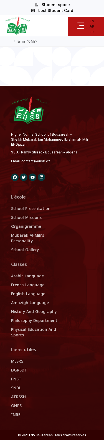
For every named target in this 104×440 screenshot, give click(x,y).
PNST (16, 379)
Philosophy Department (34, 320)
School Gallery (25, 250)
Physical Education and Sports (33, 332)
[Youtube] (32, 177)
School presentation (30, 208)
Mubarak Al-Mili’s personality (27, 238)
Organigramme (26, 226)
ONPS (16, 406)
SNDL (16, 388)
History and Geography (34, 312)
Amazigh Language (30, 303)
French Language (27, 285)
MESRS (17, 361)
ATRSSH (18, 397)
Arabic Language (27, 276)
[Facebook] (15, 177)
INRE (15, 415)
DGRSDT (19, 370)
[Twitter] (23, 177)
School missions (26, 217)
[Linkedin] (41, 177)
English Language (28, 294)
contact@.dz (35, 161)
